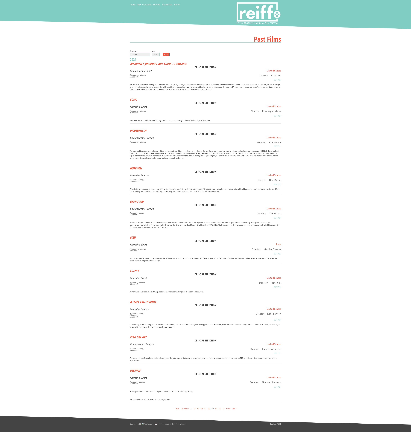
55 (220, 408)
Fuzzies (134, 271)
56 (224, 408)
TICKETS (156, 5)
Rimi (133, 237)
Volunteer (167, 5)
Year (154, 51)
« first (176, 408)
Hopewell (136, 168)
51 (205, 408)
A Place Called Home (143, 302)
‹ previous (185, 408)
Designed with (136, 424)
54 (216, 408)
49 (198, 408)
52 (209, 408)
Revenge (135, 371)
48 (194, 408)
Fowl (133, 99)
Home (133, 5)
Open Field (136, 202)
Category (134, 51)
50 (202, 408)
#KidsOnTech (138, 131)
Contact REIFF (275, 424)
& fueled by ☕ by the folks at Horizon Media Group (166, 424)
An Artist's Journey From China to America (158, 64)
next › (228, 408)
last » (234, 408)
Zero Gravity (138, 337)
